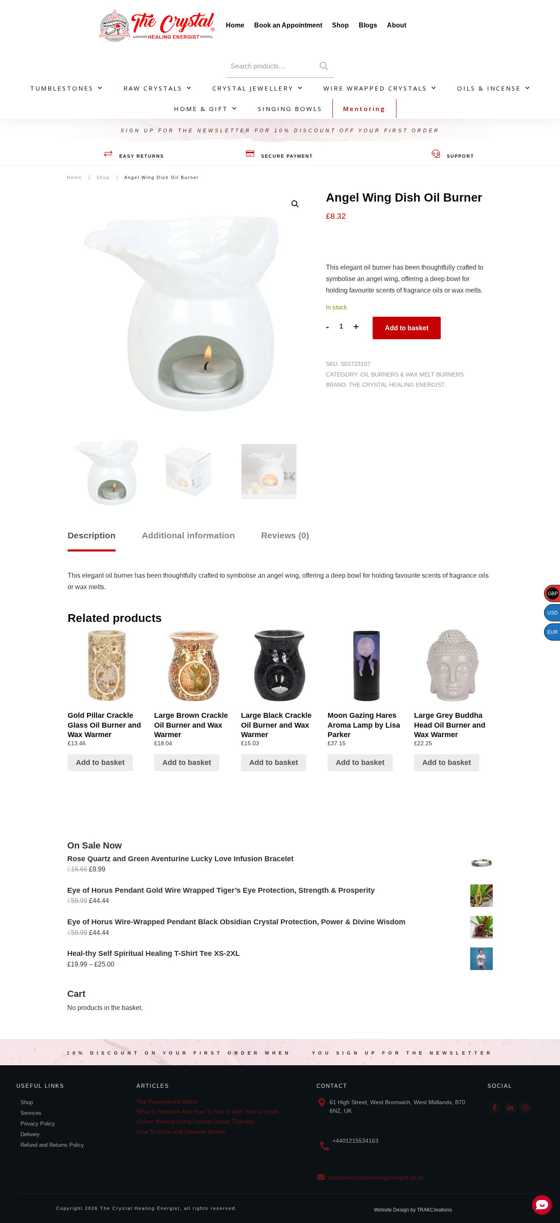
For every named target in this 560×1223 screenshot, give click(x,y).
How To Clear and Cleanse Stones (181, 1131)
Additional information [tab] (188, 535)
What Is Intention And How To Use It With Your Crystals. (208, 1111)
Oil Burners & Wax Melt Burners (412, 374)
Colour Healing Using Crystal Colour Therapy (195, 1121)
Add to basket (406, 327)
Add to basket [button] (100, 762)
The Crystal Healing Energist (397, 384)
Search (324, 66)
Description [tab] (92, 535)
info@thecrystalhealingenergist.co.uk (375, 1177)
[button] (295, 204)
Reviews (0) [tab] (285, 535)
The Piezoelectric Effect (167, 1101)
